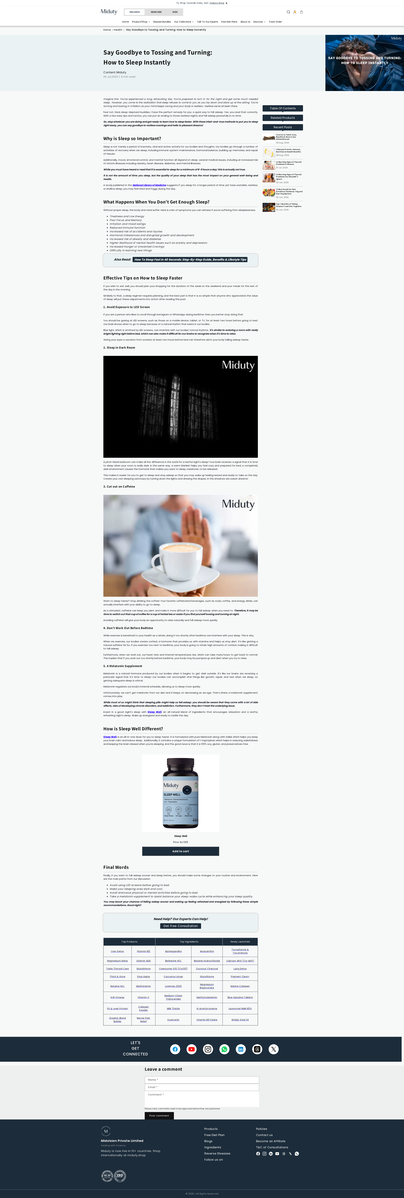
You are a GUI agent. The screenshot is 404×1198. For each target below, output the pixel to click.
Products (211, 1129)
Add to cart (180, 851)
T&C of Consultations (272, 1147)
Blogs (208, 1141)
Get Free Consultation (180, 926)
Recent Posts (283, 127)
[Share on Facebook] (175, 1049)
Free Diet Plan (214, 1135)
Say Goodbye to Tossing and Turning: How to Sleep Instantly (166, 29)
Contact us (264, 1135)
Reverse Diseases (217, 1153)
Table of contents (283, 108)
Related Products (283, 118)
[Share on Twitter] (274, 1049)
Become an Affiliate (270, 1141)
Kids (175, 12)
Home (107, 29)
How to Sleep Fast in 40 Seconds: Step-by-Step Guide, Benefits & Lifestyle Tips (190, 260)
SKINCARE (156, 12)
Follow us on (213, 1160)
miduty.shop (217, 3)
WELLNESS (134, 12)
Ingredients (212, 1147)
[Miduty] (111, 12)
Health (118, 29)
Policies (261, 1129)
